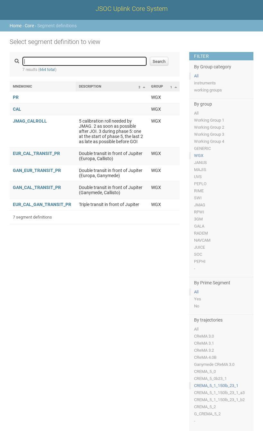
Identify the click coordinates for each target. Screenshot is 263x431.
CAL (17, 109)
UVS (198, 176)
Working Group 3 (209, 134)
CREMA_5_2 (205, 406)
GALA (199, 226)
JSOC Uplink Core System (132, 9)
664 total (47, 69)
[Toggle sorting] (144, 87)
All (196, 75)
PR (16, 97)
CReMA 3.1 (204, 343)
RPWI (199, 212)
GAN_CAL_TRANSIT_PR (37, 187)
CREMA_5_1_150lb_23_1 (216, 385)
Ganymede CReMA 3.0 (214, 364)
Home (15, 25)
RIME (199, 190)
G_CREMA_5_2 (207, 413)
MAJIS (200, 169)
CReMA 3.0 (204, 336)
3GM (198, 219)
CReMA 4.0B (205, 357)
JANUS (200, 162)
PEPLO (200, 183)
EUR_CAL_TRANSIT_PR (36, 153)
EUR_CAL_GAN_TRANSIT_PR (42, 204)
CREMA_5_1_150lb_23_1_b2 (219, 399)
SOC (198, 254)
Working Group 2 (209, 127)
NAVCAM (202, 240)
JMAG (199, 205)
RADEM (201, 233)
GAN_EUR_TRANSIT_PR (37, 170)
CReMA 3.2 (204, 350)
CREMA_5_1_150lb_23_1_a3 (219, 392)
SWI (198, 197)
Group (157, 86)
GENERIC (202, 148)
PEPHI (200, 261)
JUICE (199, 247)
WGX (198, 155)
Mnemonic (22, 86)
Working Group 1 (209, 120)
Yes (197, 299)
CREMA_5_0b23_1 (210, 378)
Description (90, 86)
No (196, 306)
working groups (208, 90)
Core (29, 25)
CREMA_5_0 (205, 371)
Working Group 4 (209, 141)
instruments (205, 83)
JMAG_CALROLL (30, 121)
